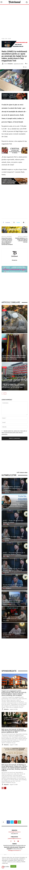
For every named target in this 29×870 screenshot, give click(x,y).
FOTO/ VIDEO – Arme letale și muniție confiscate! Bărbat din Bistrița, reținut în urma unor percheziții (14, 357)
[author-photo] (3, 709)
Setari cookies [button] (5, 866)
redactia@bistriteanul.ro (14, 832)
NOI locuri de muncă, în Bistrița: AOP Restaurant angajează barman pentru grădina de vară (14, 730)
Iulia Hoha (6, 492)
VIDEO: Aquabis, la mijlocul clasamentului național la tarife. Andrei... (13, 488)
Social (9, 38)
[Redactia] (3, 64)
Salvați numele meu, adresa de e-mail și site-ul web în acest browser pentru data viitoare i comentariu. (14, 432)
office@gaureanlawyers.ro (14, 850)
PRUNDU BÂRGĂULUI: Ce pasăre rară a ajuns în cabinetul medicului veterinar (21, 240)
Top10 (4, 310)
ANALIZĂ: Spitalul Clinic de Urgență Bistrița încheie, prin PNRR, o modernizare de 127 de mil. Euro (13, 385)
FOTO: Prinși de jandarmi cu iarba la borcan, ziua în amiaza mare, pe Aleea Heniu (14, 328)
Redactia (10, 63)
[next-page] (5, 393)
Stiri (6, 38)
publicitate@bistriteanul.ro (14, 838)
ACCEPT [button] (13, 866)
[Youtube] (18, 841)
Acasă (3, 38)
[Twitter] (12, 822)
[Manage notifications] (3, 867)
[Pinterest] (15, 822)
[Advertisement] (14, 20)
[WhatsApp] (19, 822)
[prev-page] (3, 393)
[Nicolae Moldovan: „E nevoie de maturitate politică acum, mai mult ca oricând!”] (14, 582)
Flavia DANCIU (7, 588)
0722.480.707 (14, 833)
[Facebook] (8, 822)
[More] (23, 222)
